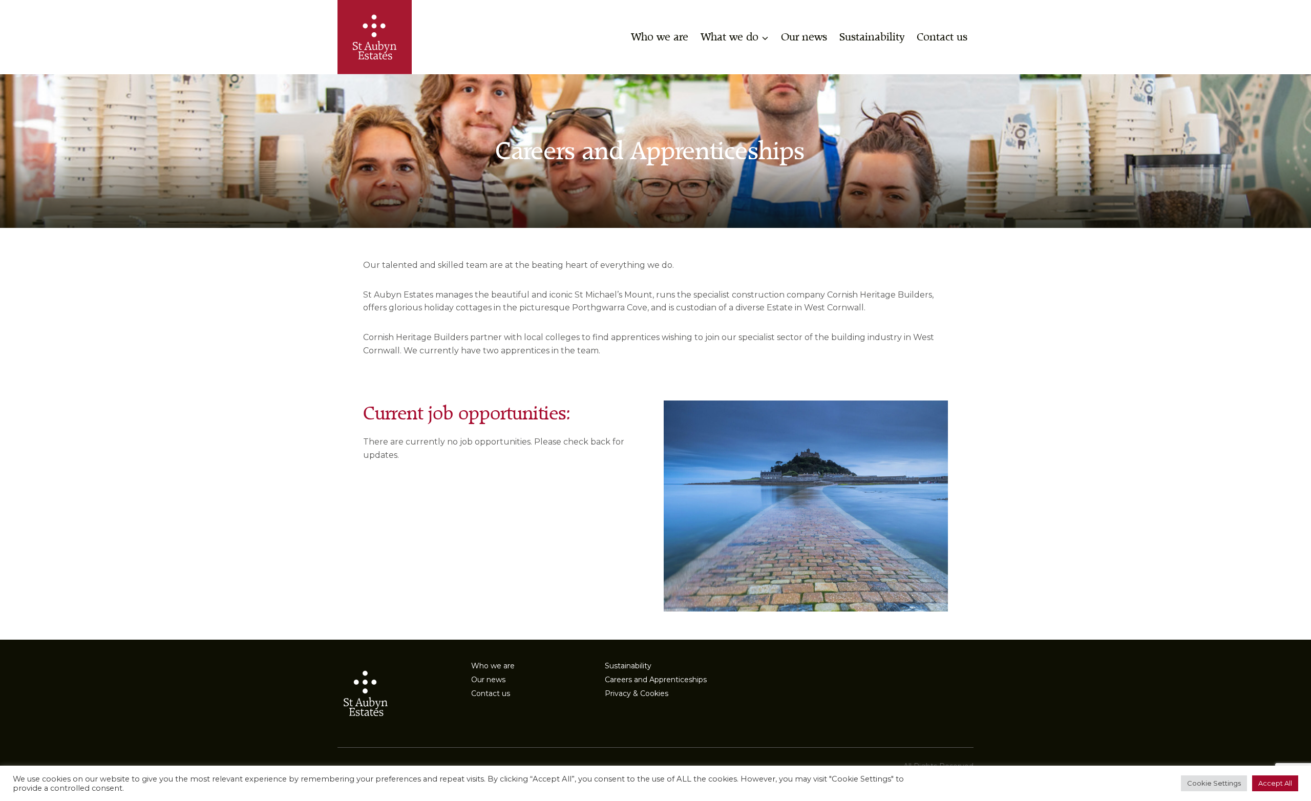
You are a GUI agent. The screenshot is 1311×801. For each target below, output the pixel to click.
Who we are (659, 37)
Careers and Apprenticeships (656, 679)
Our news (804, 37)
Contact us (942, 37)
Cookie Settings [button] (1214, 783)
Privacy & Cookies (636, 693)
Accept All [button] (1275, 783)
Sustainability (871, 37)
